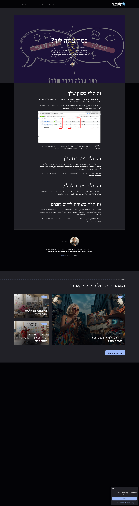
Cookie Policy (130, 502)
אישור (124, 498)
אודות (41, 4)
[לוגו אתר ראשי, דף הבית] (118, 4)
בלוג (33, 4)
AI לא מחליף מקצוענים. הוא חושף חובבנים (107, 339)
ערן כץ (63, 255)
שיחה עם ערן (21, 4)
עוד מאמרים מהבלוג (115, 353)
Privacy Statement (121, 502)
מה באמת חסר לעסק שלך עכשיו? (36, 312)
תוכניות (51, 4)
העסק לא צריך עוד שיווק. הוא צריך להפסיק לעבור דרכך (34, 337)
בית (57, 4)
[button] (113, 489)
